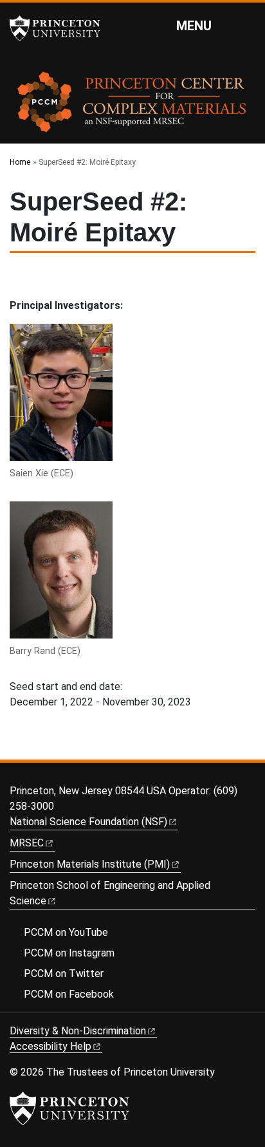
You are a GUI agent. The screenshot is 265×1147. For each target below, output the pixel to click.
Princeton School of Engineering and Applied (110, 893)
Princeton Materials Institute (90, 864)
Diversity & (78, 1031)
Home (20, 162)
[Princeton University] (61, 28)
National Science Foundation (88, 822)
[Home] (132, 107)
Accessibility (50, 1046)
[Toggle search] (247, 25)
